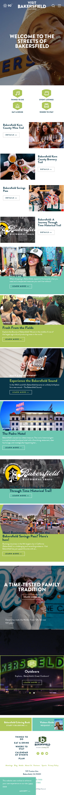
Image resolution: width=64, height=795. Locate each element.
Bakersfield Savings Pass (14, 189)
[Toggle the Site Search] (53, 5)
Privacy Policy (53, 765)
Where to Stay (22, 747)
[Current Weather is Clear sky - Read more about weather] (5, 6)
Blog (15, 765)
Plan (22, 758)
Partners (36, 765)
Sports (44, 765)
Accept (24, 791)
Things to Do (21, 738)
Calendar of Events (21, 753)
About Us (28, 765)
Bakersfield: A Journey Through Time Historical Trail (49, 222)
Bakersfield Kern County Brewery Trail (47, 159)
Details (10, 135)
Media (21, 765)
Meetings (9, 765)
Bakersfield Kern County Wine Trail (13, 126)
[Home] (32, 5)
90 (10, 5)
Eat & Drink (21, 742)
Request (45, 725)
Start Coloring (15, 725)
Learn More (19, 286)
